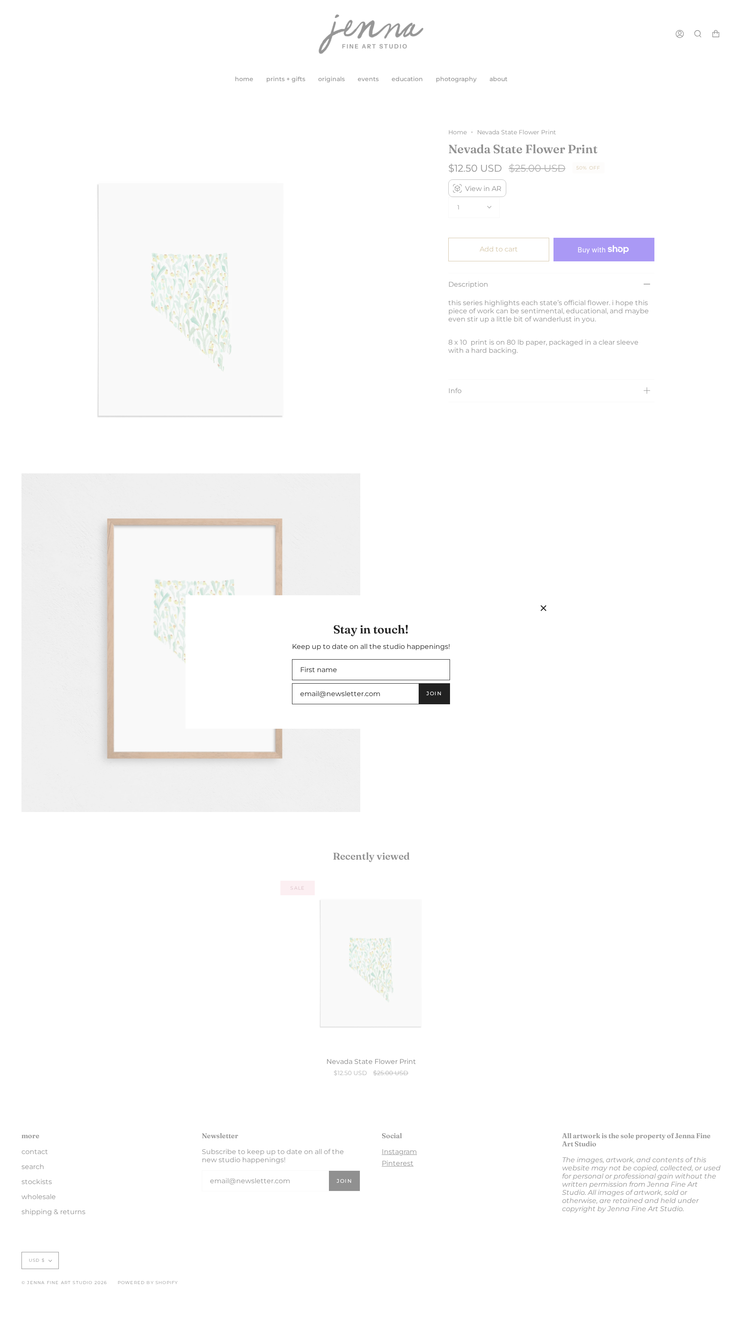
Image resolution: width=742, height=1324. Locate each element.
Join (434, 693)
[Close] (543, 608)
